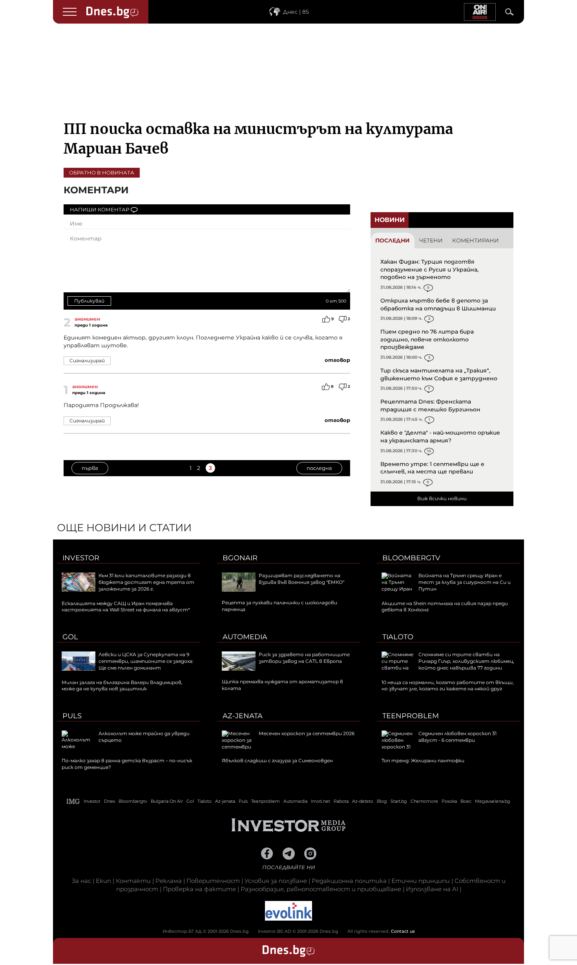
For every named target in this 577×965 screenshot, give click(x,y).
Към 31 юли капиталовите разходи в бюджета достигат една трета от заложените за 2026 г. (146, 582)
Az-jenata (243, 716)
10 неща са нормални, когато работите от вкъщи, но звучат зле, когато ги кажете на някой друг (448, 685)
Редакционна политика (349, 880)
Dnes (109, 801)
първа (90, 468)
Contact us (403, 931)
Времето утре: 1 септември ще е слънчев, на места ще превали (432, 467)
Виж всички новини (442, 498)
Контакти (133, 880)
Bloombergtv (411, 558)
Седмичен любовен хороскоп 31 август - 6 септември (457, 736)
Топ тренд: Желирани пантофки (423, 760)
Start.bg (399, 801)
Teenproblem (410, 716)
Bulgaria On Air (167, 801)
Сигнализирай (87, 360)
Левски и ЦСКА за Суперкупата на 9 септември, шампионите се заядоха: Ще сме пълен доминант (146, 661)
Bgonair (240, 558)
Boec (465, 801)
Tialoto (397, 637)
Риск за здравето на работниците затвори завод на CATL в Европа (304, 657)
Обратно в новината (101, 172)
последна (319, 468)
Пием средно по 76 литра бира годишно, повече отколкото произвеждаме (427, 339)
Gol (70, 637)
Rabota (341, 801)
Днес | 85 (296, 12)
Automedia (245, 637)
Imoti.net (320, 801)
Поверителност (213, 880)
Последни (392, 240)
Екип (103, 880)
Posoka (449, 801)
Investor (80, 558)
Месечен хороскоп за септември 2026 (306, 733)
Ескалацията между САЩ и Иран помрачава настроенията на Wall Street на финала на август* (126, 606)
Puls (72, 716)
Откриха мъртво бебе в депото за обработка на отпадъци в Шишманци (438, 304)
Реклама (168, 880)
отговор (337, 360)
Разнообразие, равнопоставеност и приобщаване (321, 889)
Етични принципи (420, 880)
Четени (431, 240)
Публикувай (89, 301)
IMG (73, 801)
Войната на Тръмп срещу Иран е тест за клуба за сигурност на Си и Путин (464, 582)
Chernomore (424, 801)
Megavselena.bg (492, 801)
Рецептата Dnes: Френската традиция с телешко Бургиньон (430, 405)
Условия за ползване (276, 880)
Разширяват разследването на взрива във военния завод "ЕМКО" (301, 578)
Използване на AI (432, 889)
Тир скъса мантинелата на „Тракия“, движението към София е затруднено (438, 374)
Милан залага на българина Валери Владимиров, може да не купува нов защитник (122, 685)
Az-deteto (362, 801)
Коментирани (475, 240)
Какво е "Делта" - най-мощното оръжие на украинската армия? (440, 436)
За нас (81, 880)
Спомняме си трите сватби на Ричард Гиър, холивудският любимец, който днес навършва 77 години (466, 661)
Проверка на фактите (199, 889)
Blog (382, 801)
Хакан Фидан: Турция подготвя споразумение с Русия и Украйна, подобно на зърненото (429, 269)
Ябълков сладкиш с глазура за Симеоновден (277, 760)
